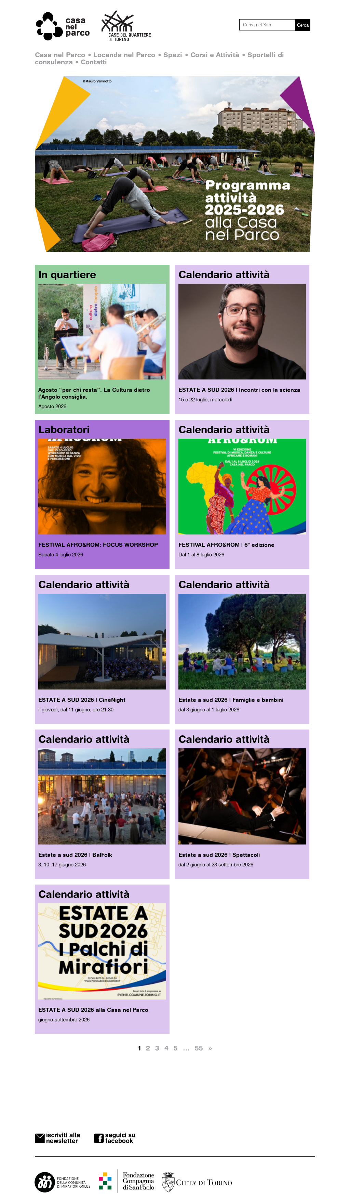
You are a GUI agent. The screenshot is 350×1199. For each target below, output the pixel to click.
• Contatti (91, 61)
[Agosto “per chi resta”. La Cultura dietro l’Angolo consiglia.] (102, 377)
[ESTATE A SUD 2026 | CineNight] (102, 687)
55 (199, 1048)
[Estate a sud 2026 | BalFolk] (102, 842)
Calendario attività (224, 274)
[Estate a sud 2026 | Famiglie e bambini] (242, 687)
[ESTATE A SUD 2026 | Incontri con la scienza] (242, 377)
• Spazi (170, 54)
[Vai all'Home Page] (68, 39)
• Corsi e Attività (212, 54)
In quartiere (67, 274)
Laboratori (64, 429)
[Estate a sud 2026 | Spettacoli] (242, 842)
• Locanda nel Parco (121, 54)
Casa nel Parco (60, 54)
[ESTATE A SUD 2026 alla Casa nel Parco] (102, 997)
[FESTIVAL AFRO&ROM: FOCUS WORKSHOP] (102, 532)
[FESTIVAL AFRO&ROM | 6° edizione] (242, 532)
